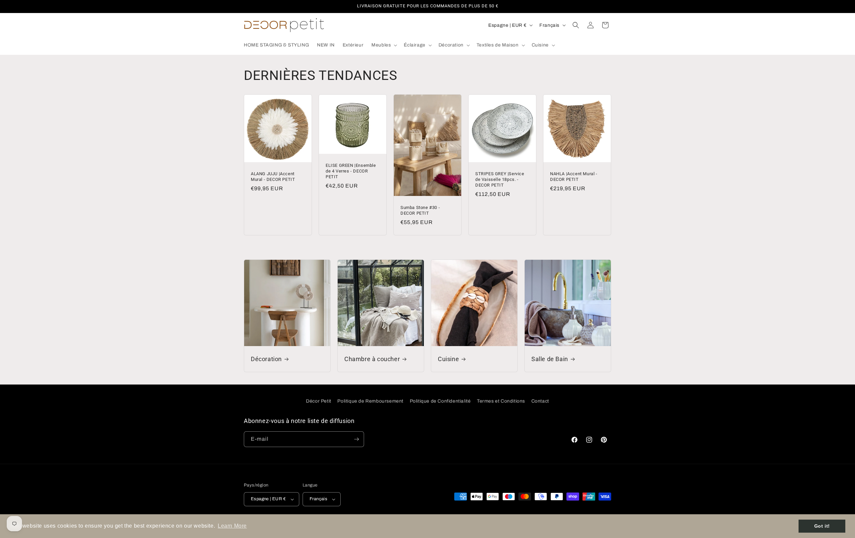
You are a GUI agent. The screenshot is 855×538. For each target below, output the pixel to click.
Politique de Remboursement (370, 401)
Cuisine (448, 358)
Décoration (266, 358)
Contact (540, 401)
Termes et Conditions (501, 401)
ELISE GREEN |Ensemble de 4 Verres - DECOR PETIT (351, 171)
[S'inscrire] (356, 439)
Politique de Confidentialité (440, 401)
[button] (383, 45)
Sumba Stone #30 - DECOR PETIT (420, 210)
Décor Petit (318, 401)
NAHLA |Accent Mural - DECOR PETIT (573, 176)
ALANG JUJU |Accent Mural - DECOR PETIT (273, 176)
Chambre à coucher (372, 358)
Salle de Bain (549, 358)
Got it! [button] (822, 526)
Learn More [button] (232, 526)
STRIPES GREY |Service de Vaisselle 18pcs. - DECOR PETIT (499, 179)
